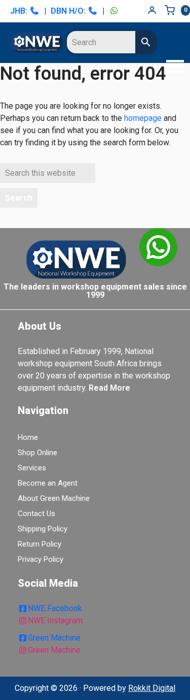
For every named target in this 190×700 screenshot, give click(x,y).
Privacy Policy (40, 559)
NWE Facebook (55, 608)
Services (32, 467)
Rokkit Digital (151, 688)
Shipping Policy (42, 528)
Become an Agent (48, 483)
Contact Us (36, 513)
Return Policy (39, 544)
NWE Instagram (55, 620)
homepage (143, 118)
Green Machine (54, 638)
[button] (172, 67)
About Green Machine (54, 498)
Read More (109, 388)
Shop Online (37, 452)
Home (28, 437)
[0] (172, 10)
